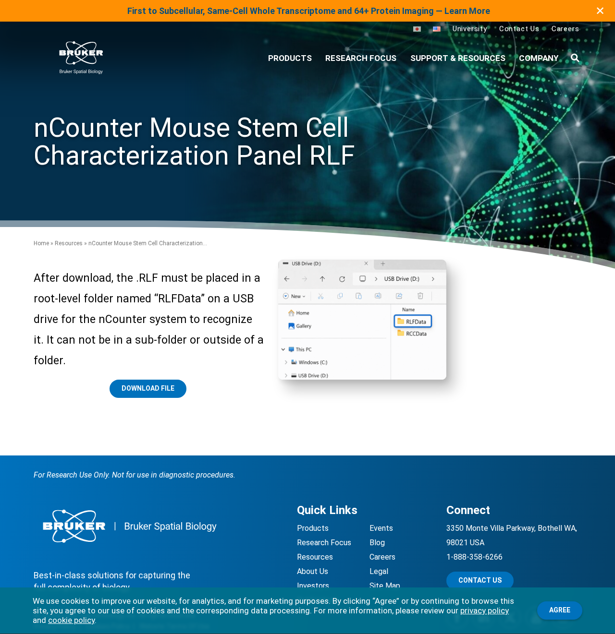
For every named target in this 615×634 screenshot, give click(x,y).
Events (381, 528)
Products (313, 528)
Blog (377, 542)
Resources (69, 243)
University (470, 28)
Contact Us (519, 28)
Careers (565, 28)
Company (538, 58)
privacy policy (484, 610)
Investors (313, 585)
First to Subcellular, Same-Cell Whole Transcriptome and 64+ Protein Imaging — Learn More (308, 11)
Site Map (384, 585)
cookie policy (71, 620)
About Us (312, 571)
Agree (559, 610)
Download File (148, 388)
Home (41, 243)
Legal (378, 571)
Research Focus (360, 58)
